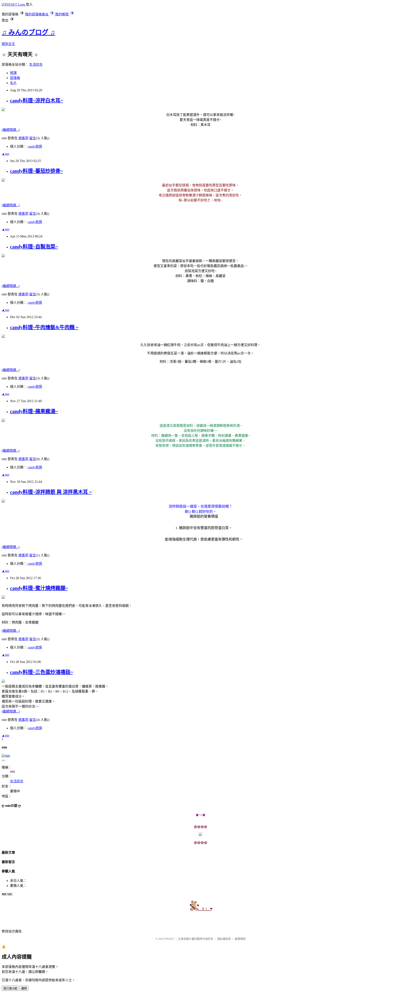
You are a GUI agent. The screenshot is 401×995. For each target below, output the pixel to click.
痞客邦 (23, 138)
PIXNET (169, 938)
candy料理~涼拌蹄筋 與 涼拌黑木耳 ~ (51, 492)
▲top (5, 154)
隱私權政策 (224, 938)
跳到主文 (8, 44)
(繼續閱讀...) (11, 130)
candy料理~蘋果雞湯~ (34, 411)
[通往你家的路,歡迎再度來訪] (200, 835)
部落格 (15, 78)
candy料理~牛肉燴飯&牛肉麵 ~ (44, 327)
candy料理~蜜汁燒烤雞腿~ (39, 588)
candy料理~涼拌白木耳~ (36, 100)
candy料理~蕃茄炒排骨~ (36, 171)
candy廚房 (35, 146)
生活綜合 (36, 64)
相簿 (13, 73)
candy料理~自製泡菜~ (34, 246)
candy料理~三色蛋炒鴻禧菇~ (41, 672)
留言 (32, 138)
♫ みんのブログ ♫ (28, 32)
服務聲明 (240, 938)
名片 (13, 83)
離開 (24, 988)
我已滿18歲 (10, 988)
